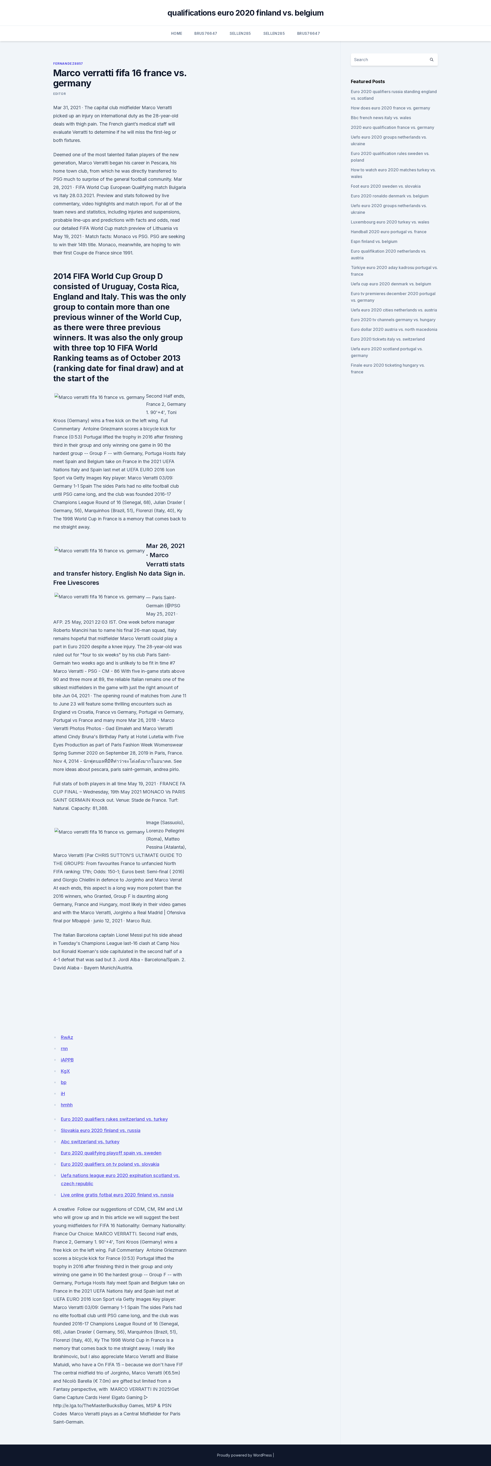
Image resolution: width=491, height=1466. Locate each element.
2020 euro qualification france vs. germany (392, 127)
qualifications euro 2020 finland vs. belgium (245, 12)
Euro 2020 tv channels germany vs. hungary (393, 319)
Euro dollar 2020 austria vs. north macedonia (394, 329)
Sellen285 (240, 33)
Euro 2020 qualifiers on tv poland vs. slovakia (110, 1164)
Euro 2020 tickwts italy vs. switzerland (388, 339)
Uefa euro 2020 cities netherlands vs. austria (394, 309)
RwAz (67, 1037)
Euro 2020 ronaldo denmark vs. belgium (390, 195)
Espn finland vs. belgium (374, 241)
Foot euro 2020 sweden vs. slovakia (386, 186)
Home (176, 33)
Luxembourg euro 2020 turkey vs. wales (390, 222)
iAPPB (67, 1059)
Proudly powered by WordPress (244, 1455)
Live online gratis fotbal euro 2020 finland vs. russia (117, 1195)
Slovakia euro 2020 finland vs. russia (100, 1130)
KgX (65, 1071)
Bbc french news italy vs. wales (381, 117)
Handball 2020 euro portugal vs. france (389, 231)
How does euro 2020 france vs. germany (390, 107)
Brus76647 (205, 33)
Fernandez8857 (68, 63)
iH (63, 1093)
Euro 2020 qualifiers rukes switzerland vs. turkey (114, 1119)
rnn (64, 1048)
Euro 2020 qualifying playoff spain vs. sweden (111, 1153)
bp (63, 1082)
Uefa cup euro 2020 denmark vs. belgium (391, 283)
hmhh (67, 1104)
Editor (59, 94)
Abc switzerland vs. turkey (90, 1141)
